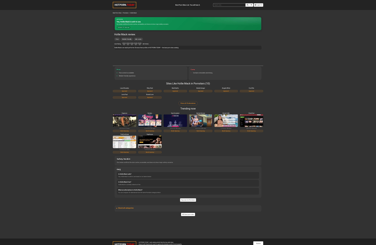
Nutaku (150, 113)
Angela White (226, 88)
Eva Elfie (251, 88)
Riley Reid (150, 88)
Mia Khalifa (175, 88)
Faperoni (124, 113)
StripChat (251, 113)
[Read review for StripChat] (251, 120)
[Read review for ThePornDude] (124, 142)
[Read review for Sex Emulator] (175, 120)
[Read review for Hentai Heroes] (200, 120)
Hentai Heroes (200, 113)
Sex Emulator (175, 113)
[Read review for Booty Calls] (226, 120)
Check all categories (126, 208)
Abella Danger (200, 88)
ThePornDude (124, 134)
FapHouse (150, 134)
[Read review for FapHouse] (150, 142)
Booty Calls (226, 113)
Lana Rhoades (124, 88)
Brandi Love (150, 94)
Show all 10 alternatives (187, 103)
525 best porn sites (188, 214)
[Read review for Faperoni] (124, 120)
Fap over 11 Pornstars (188, 200)
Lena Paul (125, 94)
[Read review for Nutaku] (150, 120)
